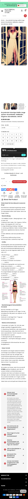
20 (3, 141)
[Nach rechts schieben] (25, 106)
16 (16, 137)
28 (21, 141)
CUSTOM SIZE (10, 144)
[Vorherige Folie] (2, 5)
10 (3, 137)
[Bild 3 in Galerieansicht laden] (21, 106)
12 (7, 137)
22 (7, 141)
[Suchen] (25, 15)
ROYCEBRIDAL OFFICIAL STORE (16, 490)
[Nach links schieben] (2, 106)
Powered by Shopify (14, 492)
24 (12, 141)
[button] (2, 11)
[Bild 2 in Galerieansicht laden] (14, 106)
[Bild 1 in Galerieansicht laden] (7, 106)
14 (12, 137)
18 (20, 137)
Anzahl (3, 178)
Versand (3, 121)
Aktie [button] (4, 185)
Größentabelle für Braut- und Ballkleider (13, 174)
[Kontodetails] (21, 10)
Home (2, 20)
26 (16, 141)
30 (3, 144)
